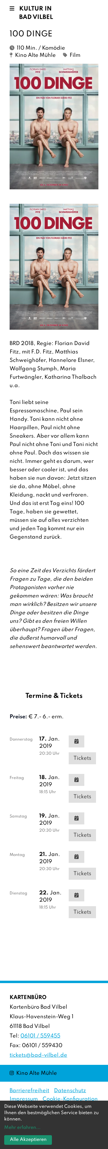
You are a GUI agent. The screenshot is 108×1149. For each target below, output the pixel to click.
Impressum (24, 1099)
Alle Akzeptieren (28, 1139)
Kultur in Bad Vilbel (36, 13)
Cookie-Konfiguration (70, 1099)
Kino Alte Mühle (33, 1073)
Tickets (82, 758)
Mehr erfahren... (22, 1127)
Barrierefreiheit (29, 1090)
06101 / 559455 (40, 1036)
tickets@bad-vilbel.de (38, 1055)
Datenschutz (70, 1090)
